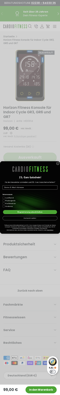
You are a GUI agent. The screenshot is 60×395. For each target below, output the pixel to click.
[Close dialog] (58, 163)
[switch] (53, 372)
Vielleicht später (30, 218)
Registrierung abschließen (30, 212)
